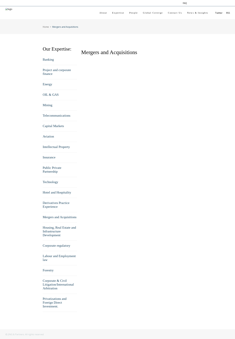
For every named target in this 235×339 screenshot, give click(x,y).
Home (46, 26)
